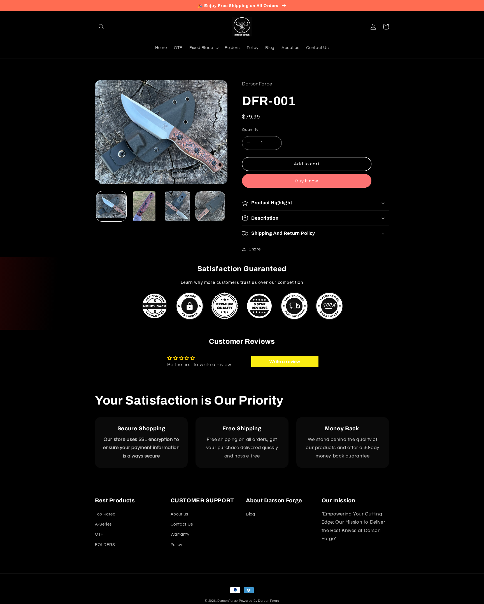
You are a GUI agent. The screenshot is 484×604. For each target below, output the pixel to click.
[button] (101, 26)
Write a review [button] (284, 361)
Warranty (180, 534)
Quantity (250, 130)
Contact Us (182, 524)
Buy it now (306, 181)
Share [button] (254, 249)
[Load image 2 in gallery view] (144, 206)
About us (179, 514)
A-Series (103, 524)
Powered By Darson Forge (259, 600)
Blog (250, 514)
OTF (99, 534)
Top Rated (105, 514)
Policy (176, 545)
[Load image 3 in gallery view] (177, 206)
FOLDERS (105, 545)
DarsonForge (227, 600)
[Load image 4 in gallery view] (210, 206)
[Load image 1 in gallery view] (111, 206)
